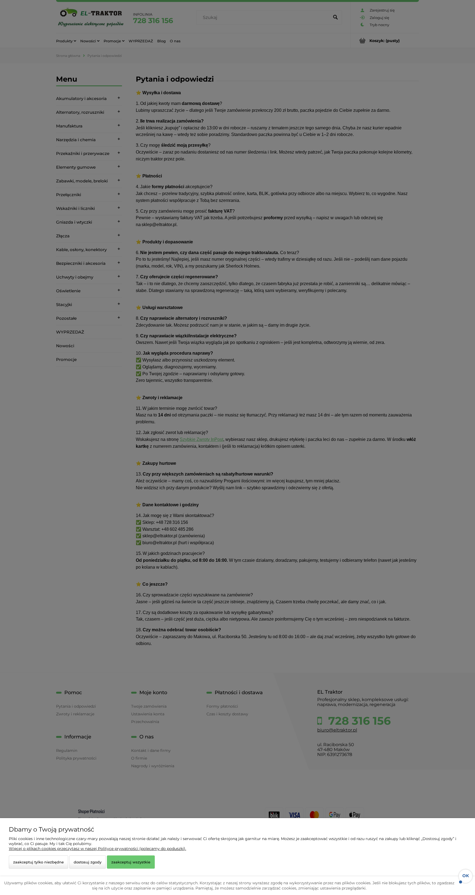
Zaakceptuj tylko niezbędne (38, 862)
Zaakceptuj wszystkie (130, 862)
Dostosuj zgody (87, 862)
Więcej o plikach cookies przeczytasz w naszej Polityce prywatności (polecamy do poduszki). (97, 848)
